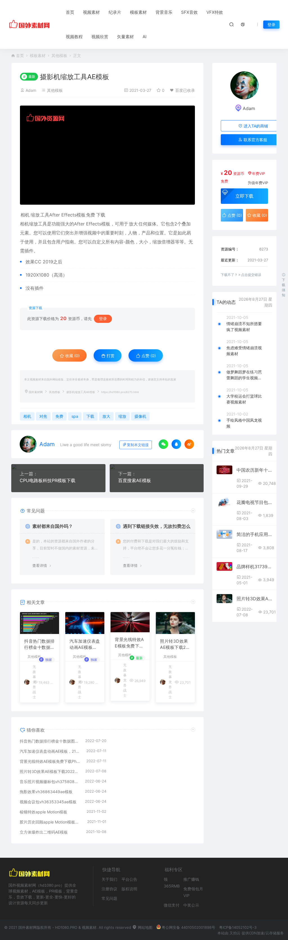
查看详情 (39, 565)
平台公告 (129, 879)
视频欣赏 (99, 36)
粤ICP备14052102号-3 (237, 927)
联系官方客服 (254, 139)
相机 (25, 215)
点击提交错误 (251, 275)
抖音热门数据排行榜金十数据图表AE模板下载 (39, 644)
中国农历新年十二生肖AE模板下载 (254, 470)
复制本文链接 (138, 445)
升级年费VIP (258, 183)
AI (145, 36)
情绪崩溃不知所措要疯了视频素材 (244, 326)
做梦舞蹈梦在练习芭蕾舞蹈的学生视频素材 (244, 375)
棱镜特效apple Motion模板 (43, 811)
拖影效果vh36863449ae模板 (46, 791)
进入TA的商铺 (255, 126)
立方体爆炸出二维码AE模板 (44, 832)
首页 (70, 12)
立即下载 (244, 196)
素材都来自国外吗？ (52, 526)
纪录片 (115, 12)
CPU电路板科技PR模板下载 (47, 480)
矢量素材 (125, 36)
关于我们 (109, 879)
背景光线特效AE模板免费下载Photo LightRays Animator (130, 643)
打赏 (109, 355)
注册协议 (109, 888)
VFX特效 (214, 12)
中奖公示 (191, 905)
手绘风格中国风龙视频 (244, 423)
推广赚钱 (191, 879)
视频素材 (91, 12)
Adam (31, 90)
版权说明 (129, 888)
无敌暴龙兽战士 (125, 680)
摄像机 (140, 416)
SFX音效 (189, 12)
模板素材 (138, 12)
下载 (100, 215)
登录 (271, 24)
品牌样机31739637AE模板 (254, 566)
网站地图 (144, 927)
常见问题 (109, 898)
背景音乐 (164, 12)
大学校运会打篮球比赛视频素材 (244, 399)
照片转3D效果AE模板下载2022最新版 (174, 644)
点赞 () (148, 355)
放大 (133, 224)
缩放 (35, 215)
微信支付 (171, 905)
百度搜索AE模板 (134, 480)
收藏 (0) (72, 355)
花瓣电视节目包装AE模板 (254, 502)
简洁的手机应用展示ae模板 (254, 534)
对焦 (43, 416)
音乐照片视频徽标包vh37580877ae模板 (49, 781)
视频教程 (74, 36)
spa (74, 416)
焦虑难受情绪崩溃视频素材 (244, 350)
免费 (90, 215)
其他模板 (59, 55)
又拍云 (235, 933)
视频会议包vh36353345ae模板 (48, 801)
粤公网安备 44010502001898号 (188, 927)
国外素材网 (36, 392)
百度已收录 (185, 90)
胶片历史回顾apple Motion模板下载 (51, 822)
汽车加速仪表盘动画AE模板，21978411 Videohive (84, 644)
